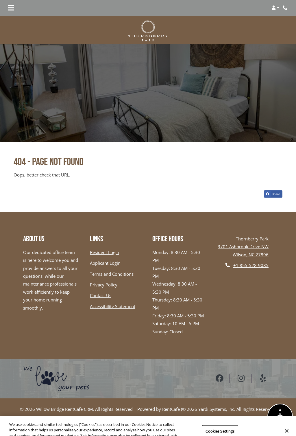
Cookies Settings (220, 419)
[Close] (286, 419)
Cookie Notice (141, 430)
